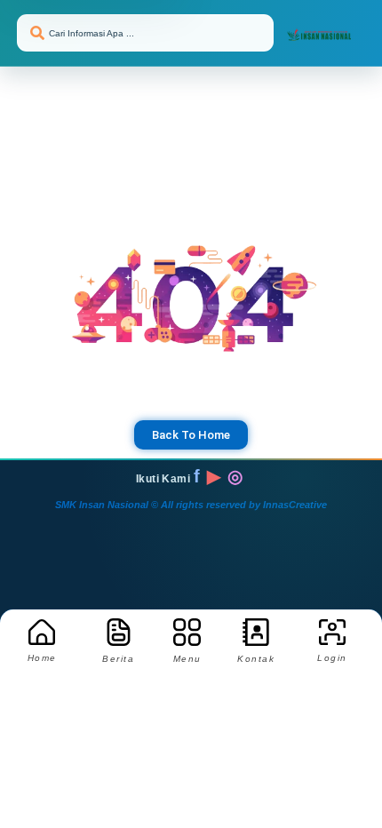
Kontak (256, 659)
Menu (187, 659)
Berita (118, 659)
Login (332, 658)
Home (42, 658)
